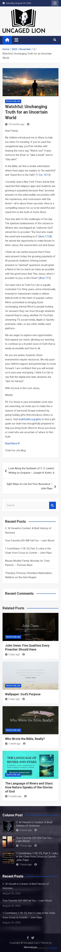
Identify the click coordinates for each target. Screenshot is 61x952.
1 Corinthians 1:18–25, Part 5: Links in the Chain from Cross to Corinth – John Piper (37, 856)
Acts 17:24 (45, 236)
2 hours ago (25, 830)
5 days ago (14, 699)
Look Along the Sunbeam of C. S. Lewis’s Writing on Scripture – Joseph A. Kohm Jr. (31, 470)
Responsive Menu (54, 3)
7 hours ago (25, 845)
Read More (11, 443)
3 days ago (14, 654)
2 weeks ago (15, 796)
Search (52, 505)
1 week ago (14, 743)
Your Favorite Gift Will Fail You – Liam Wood (29, 540)
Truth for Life (13, 101)
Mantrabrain (30, 947)
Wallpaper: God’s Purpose (22, 694)
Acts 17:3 (44, 278)
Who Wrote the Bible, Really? (25, 739)
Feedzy (53, 948)
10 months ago (16, 124)
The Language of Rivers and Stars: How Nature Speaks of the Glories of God (29, 787)
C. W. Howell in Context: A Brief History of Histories (34, 824)
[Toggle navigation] (16, 40)
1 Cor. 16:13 (43, 174)
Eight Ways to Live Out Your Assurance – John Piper (30, 486)
